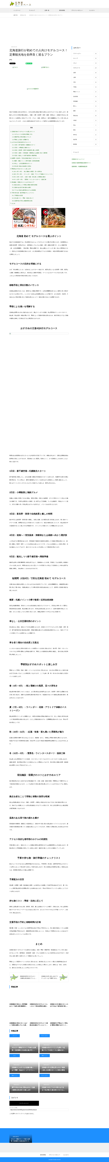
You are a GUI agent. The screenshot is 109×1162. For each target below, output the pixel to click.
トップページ (17, 10)
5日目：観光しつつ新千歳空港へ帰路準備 (24, 155)
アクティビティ (44, 1035)
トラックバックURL (13, 1107)
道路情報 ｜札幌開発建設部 (79, 166)
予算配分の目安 (17, 195)
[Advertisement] (54, 29)
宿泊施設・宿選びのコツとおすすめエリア (22, 182)
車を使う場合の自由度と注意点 (21, 166)
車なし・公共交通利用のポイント (22, 163)
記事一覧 (47, 10)
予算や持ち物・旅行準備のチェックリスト (22, 192)
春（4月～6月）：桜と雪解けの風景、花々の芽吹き (27, 171)
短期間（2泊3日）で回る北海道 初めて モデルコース (25, 158)
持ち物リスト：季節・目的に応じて (23, 198)
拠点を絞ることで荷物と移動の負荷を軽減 (24, 184)
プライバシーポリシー (77, 10)
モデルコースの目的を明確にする (22, 134)
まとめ (12, 203)
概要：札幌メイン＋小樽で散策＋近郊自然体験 (25, 160)
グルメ (14, 1055)
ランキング (32, 10)
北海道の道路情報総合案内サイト (81, 162)
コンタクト (92, 10)
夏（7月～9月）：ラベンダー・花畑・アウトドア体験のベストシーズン (32, 174)
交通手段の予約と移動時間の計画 (22, 200)
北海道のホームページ (78, 159)
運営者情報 (62, 10)
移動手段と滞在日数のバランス (21, 137)
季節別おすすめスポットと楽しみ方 (20, 168)
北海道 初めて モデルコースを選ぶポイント (22, 131)
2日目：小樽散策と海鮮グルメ (21, 147)
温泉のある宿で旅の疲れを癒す (21, 187)
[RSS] (10, 1159)
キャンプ (15, 1035)
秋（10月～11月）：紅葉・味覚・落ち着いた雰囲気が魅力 (28, 176)
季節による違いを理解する (20, 139)
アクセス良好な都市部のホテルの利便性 (24, 190)
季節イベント (44, 1055)
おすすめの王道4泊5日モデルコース (20, 142)
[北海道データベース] (21, 4)
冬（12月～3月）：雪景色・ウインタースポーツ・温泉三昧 (29, 179)
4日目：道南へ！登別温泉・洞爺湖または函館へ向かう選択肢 (29, 153)
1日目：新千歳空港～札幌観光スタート (23, 144)
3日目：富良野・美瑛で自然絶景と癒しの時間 (25, 150)
